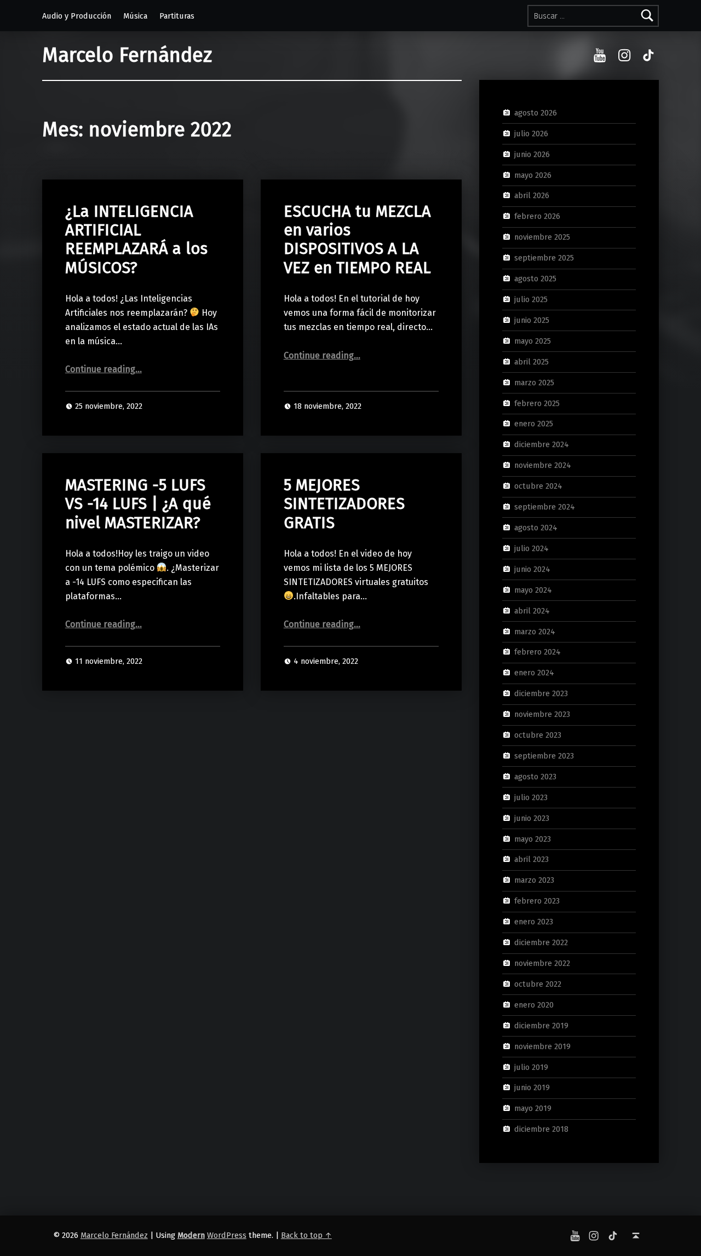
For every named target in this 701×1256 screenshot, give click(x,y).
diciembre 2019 (541, 1025)
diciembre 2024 (541, 444)
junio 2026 (532, 154)
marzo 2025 (534, 382)
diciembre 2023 (541, 693)
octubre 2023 (537, 735)
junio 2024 (532, 569)
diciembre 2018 (541, 1129)
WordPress (226, 1235)
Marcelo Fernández (127, 55)
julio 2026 (531, 133)
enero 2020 (534, 1005)
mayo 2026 (532, 175)
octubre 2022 (537, 984)
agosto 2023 (535, 777)
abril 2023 (531, 859)
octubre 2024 (538, 486)
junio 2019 (532, 1087)
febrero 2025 (537, 403)
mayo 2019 (532, 1108)
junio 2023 (531, 818)
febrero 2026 (537, 216)
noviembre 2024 (542, 465)
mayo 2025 (532, 341)
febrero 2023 (537, 901)
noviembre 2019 (542, 1046)
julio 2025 (531, 299)
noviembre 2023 (542, 714)
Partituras (176, 16)
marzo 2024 (534, 631)
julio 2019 (531, 1067)
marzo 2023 (534, 880)
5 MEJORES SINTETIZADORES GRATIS (344, 504)
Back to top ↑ (306, 1235)
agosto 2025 (535, 278)
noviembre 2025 (542, 237)
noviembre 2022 (542, 963)
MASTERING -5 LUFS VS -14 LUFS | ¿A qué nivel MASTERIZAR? (138, 504)
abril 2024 (532, 610)
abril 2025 (531, 361)
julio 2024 (531, 548)
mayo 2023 (532, 838)
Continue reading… (103, 369)
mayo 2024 (533, 589)
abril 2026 (531, 195)
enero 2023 (533, 922)
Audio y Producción (76, 16)
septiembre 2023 (544, 756)
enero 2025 (533, 424)
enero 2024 (534, 673)
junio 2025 (531, 320)
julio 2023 (531, 797)
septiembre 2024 (544, 507)
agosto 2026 (535, 113)
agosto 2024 (536, 528)
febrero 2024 (537, 652)
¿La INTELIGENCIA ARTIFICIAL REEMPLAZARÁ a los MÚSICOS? (136, 239)
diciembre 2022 (541, 942)
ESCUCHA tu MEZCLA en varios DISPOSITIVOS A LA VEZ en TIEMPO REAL (357, 239)
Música (135, 16)
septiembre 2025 (544, 258)
